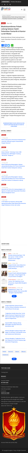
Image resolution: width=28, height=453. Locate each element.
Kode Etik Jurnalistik (6, 389)
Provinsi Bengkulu (12, 279)
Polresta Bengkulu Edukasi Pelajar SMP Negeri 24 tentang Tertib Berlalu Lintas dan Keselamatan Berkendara (15, 332)
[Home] (6, 9)
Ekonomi (10, 351)
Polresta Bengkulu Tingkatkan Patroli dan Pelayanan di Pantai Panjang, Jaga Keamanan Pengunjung (15, 340)
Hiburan (23, 351)
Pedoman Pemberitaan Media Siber (9, 387)
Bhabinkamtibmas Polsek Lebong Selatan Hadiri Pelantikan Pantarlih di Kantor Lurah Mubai (13, 125)
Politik (4, 351)
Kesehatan (5, 354)
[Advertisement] (14, 224)
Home (3, 15)
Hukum (9, 263)
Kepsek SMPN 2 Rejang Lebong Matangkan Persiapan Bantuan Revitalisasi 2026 (13, 324)
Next (14, 296)
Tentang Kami (4, 372)
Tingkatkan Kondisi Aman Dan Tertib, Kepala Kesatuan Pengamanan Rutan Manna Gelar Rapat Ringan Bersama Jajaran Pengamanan (15, 316)
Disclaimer (3, 391)
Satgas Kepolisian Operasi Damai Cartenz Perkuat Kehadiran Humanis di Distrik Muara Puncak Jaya (15, 307)
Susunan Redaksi (5, 380)
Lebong (8, 15)
